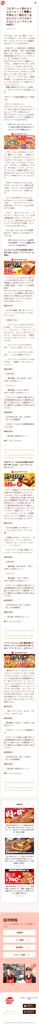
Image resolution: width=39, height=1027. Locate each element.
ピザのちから (10, 1011)
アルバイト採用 (19, 955)
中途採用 (19, 932)
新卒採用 (19, 947)
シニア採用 (20, 940)
